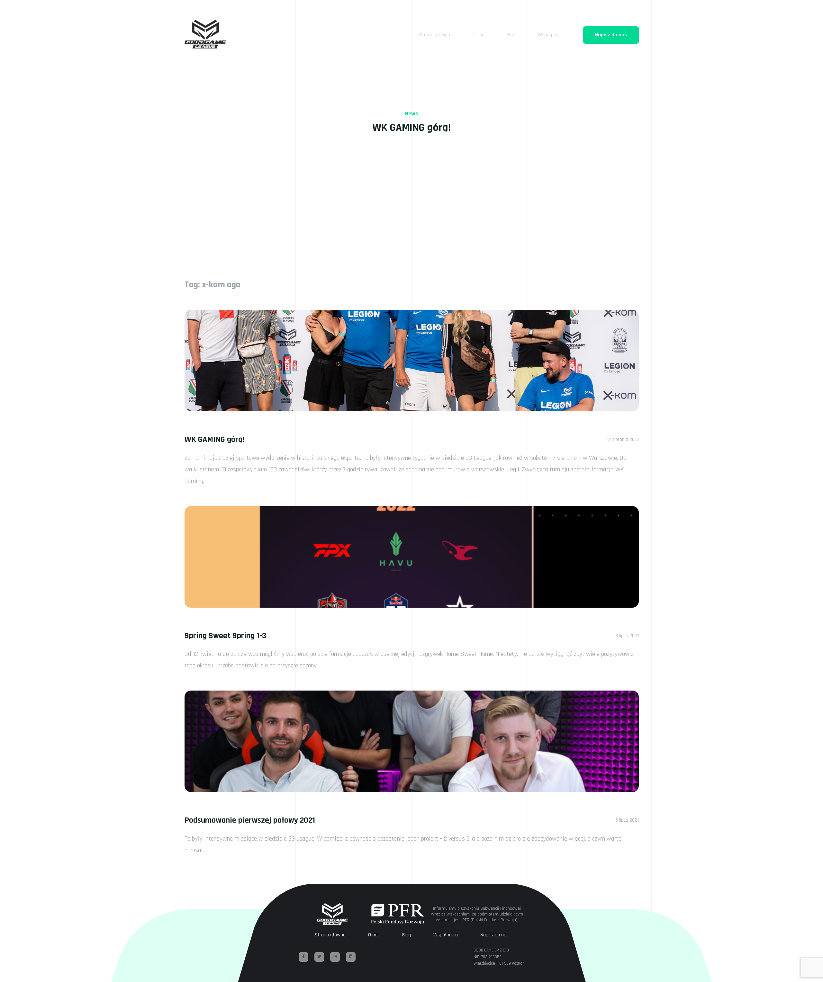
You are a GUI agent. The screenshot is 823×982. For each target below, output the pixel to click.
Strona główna (434, 34)
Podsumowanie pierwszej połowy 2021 (250, 820)
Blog (511, 34)
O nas (478, 34)
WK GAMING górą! (214, 439)
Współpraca (550, 34)
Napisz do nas (611, 34)
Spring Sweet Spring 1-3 (225, 635)
